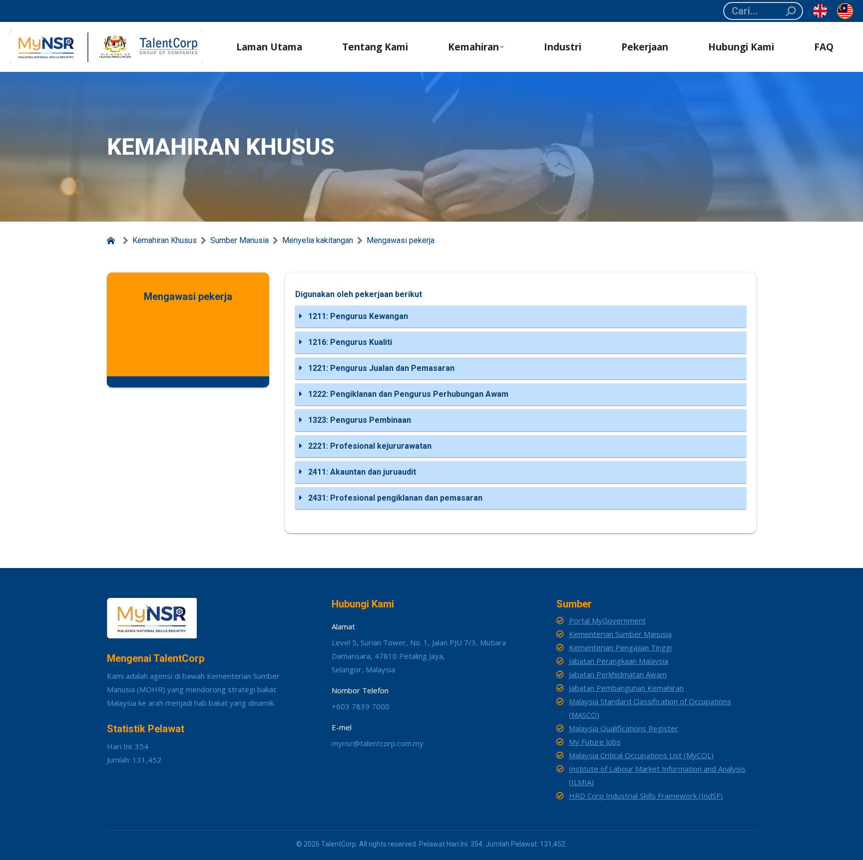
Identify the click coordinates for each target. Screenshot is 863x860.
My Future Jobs (595, 742)
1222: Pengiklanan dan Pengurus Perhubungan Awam (407, 394)
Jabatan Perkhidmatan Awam (618, 674)
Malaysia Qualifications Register (623, 728)
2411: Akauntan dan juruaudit (361, 472)
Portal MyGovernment (607, 620)
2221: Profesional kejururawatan (369, 446)
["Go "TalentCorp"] (113, 241)
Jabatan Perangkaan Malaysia (618, 661)
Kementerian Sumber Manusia (620, 634)
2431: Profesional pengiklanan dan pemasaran (394, 498)
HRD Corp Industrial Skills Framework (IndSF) (646, 796)
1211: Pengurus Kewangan (357, 316)
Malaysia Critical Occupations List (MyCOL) (641, 755)
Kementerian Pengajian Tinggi (620, 647)
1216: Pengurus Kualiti (349, 342)
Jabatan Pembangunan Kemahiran (626, 688)
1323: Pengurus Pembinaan (358, 420)
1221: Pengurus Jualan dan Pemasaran (380, 368)
